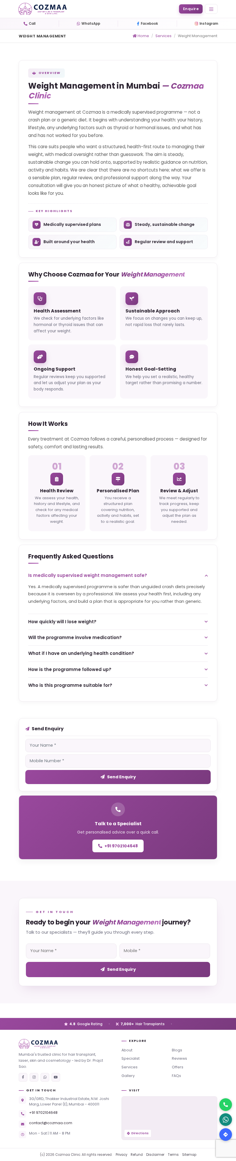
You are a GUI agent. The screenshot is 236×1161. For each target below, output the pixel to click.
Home (143, 35)
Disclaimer (155, 1154)
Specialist (130, 1058)
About (126, 1050)
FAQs (176, 1075)
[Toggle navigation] (211, 9)
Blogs (177, 1050)
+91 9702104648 (121, 846)
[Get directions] (225, 1134)
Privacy (121, 1154)
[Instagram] (34, 1077)
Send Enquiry (121, 777)
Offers (177, 1067)
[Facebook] (23, 1077)
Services (163, 35)
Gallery (128, 1075)
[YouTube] (56, 1077)
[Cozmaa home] (67, 1044)
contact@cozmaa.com (50, 1122)
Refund (137, 1154)
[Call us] (225, 1104)
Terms (173, 1154)
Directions (140, 1133)
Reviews (179, 1058)
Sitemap (189, 1154)
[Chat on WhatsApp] (225, 1119)
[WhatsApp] (45, 1077)
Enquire (191, 8)
